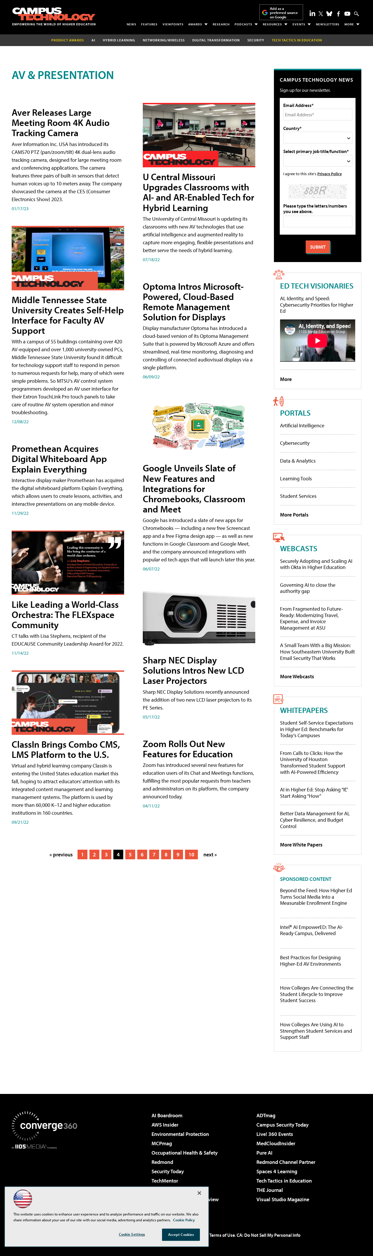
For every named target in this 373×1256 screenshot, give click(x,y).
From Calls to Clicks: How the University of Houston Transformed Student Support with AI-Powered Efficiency (312, 762)
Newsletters (327, 24)
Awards (195, 24)
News (131, 24)
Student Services (298, 496)
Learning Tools (296, 478)
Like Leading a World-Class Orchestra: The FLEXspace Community (65, 614)
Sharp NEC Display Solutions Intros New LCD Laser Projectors (193, 670)
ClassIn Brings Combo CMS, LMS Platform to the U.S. (66, 749)
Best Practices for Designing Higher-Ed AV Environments (310, 960)
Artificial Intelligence (302, 425)
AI (93, 40)
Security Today (168, 1171)
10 (191, 854)
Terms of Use (222, 1235)
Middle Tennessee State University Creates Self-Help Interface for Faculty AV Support (68, 315)
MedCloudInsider (275, 1143)
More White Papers (301, 844)
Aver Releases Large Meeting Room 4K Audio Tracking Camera (61, 122)
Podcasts (243, 24)
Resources (272, 24)
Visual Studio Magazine (282, 1199)
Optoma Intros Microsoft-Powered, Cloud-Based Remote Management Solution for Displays (193, 301)
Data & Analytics (298, 460)
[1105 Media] (47, 1178)
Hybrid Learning (119, 40)
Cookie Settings (132, 1234)
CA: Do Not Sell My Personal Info (268, 1235)
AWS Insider (165, 1124)
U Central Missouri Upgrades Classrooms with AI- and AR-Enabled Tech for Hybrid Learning (198, 192)
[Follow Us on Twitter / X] (321, 13)
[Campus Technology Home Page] (54, 16)
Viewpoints (173, 24)
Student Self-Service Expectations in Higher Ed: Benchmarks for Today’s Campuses (316, 729)
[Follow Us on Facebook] (338, 14)
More (349, 24)
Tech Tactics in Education (284, 1180)
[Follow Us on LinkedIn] (312, 13)
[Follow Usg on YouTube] (347, 14)
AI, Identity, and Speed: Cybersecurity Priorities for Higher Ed (316, 304)
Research (221, 24)
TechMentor (165, 1180)
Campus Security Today (282, 1124)
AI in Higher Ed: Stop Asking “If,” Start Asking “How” (313, 792)
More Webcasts (297, 676)
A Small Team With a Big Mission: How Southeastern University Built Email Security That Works (317, 651)
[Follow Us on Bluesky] (329, 14)
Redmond (162, 1162)
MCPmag (162, 1143)
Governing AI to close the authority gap (307, 588)
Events (299, 24)
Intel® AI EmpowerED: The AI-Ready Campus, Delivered (311, 930)
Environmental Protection (180, 1134)
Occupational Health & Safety (185, 1152)
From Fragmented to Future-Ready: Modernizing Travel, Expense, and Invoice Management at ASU (311, 618)
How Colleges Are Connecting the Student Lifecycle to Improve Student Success (316, 994)
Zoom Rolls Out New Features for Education (188, 749)
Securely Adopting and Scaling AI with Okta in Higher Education (316, 564)
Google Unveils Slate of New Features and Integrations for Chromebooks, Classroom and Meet (194, 488)
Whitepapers (304, 710)
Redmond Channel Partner (285, 1162)
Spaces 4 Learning (276, 1171)
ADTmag (265, 1115)
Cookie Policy (184, 1220)
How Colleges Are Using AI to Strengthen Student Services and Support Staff (316, 1030)
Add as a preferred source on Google (284, 12)
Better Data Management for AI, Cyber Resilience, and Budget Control (315, 819)
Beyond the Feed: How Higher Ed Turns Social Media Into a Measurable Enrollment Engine (316, 896)
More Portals (294, 514)
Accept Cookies (181, 1234)
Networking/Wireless (164, 40)
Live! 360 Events (274, 1134)
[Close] (199, 1193)
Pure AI (264, 1152)
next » (210, 854)
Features (149, 24)
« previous (61, 854)
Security (255, 40)
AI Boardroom (167, 1115)
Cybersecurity (294, 443)
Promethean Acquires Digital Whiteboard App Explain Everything (59, 458)
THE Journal (269, 1190)
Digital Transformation (216, 40)
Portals (295, 412)
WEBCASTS (298, 548)
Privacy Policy (329, 173)
